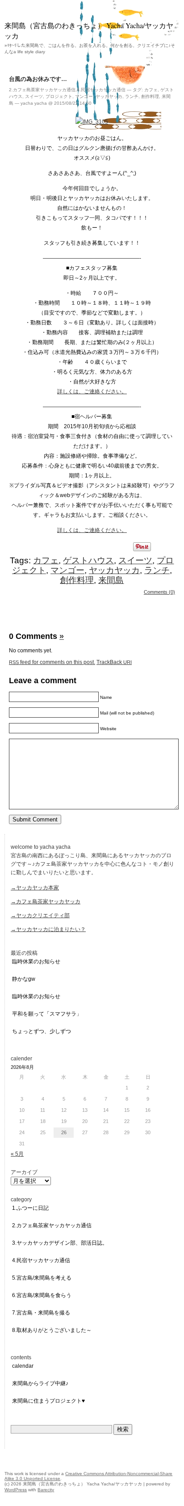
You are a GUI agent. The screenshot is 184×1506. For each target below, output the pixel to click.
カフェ (151, 89)
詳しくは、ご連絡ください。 (92, 391)
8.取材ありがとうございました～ (52, 1330)
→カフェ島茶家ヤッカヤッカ (45, 901)
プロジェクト (59, 96)
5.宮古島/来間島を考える (41, 1278)
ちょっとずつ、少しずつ (41, 1031)
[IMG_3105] (91, 122)
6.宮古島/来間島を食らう (41, 1295)
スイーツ (34, 96)
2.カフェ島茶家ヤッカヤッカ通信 (42, 89)
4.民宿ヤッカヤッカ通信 (101, 89)
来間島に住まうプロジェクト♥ (48, 1401)
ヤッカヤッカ (109, 96)
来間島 (111, 580)
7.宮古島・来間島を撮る (41, 1313)
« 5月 (17, 1154)
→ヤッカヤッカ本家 (35, 888)
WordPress (15, 1489)
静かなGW (23, 979)
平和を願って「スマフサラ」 (47, 1014)
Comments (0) (159, 592)
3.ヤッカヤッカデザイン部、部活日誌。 (60, 1243)
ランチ (131, 96)
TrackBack (114, 662)
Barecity (46, 1489)
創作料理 (150, 96)
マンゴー (84, 96)
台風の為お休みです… (38, 79)
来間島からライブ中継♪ (40, 1383)
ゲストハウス (88, 560)
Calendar (22, 1366)
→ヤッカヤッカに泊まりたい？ (48, 929)
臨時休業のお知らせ (36, 961)
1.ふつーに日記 (30, 1208)
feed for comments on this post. (52, 662)
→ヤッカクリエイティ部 (40, 915)
